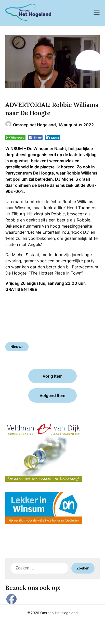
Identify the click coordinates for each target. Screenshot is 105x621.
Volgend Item (52, 395)
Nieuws (16, 346)
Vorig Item (52, 376)
